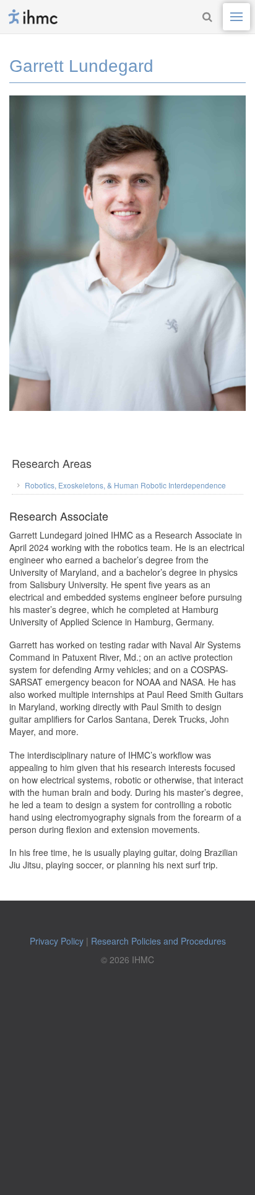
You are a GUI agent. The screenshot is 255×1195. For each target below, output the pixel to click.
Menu (236, 16)
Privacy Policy (57, 941)
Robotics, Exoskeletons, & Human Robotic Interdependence (125, 485)
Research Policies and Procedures (158, 941)
